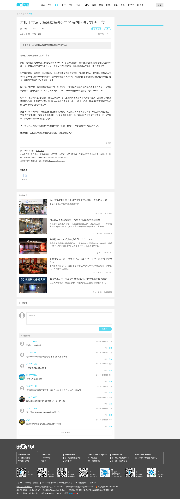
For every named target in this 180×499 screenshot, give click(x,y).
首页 (43, 5)
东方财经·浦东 (23, 461)
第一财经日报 (70, 455)
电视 (101, 5)
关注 (64, 5)
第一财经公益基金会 (119, 461)
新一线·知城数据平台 (73, 458)
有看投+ (44, 461)
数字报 (131, 5)
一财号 (86, 5)
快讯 (78, 5)
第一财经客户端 (24, 455)
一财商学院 (45, 458)
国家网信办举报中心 (65, 483)
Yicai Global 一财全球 (143, 455)
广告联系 (20, 483)
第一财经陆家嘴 (94, 461)
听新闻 (98, 29)
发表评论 (105, 329)
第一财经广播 (117, 455)
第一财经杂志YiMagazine (97, 455)
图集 (116, 5)
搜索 (142, 5)
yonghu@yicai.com (59, 490)
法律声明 (28, 483)
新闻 (57, 5)
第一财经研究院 (24, 458)
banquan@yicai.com (57, 161)
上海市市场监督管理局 (49, 483)
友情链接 (93, 483)
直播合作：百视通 (62, 493)
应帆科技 (68, 461)
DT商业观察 (92, 458)
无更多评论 (65, 432)
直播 (94, 5)
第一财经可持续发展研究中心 (146, 458)
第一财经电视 (46, 455)
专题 (123, 5)
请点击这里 (40, 151)
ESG (108, 5)
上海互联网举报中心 (81, 483)
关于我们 (36, 483)
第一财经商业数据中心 (120, 458)
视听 (71, 5)
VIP (49, 5)
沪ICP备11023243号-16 (24, 487)
